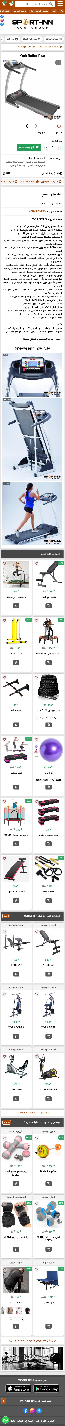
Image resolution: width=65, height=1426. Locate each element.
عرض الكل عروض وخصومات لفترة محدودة (32, 1341)
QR (6, 173)
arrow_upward (4, 1401)
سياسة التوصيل (51, 181)
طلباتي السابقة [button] (54, 39)
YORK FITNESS (37, 211)
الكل (54, 11)
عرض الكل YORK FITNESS (33, 1113)
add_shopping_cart (48, 605)
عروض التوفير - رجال (39, 11)
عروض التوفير (20, 11)
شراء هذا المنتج (28, 148)
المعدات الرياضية (27, 46)
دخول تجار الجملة (32, 39)
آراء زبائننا (12, 39)
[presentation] (36, 126)
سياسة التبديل (29, 181)
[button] (11, 4)
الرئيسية (58, 46)
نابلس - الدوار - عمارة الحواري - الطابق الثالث (32, 1420)
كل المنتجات (44, 46)
